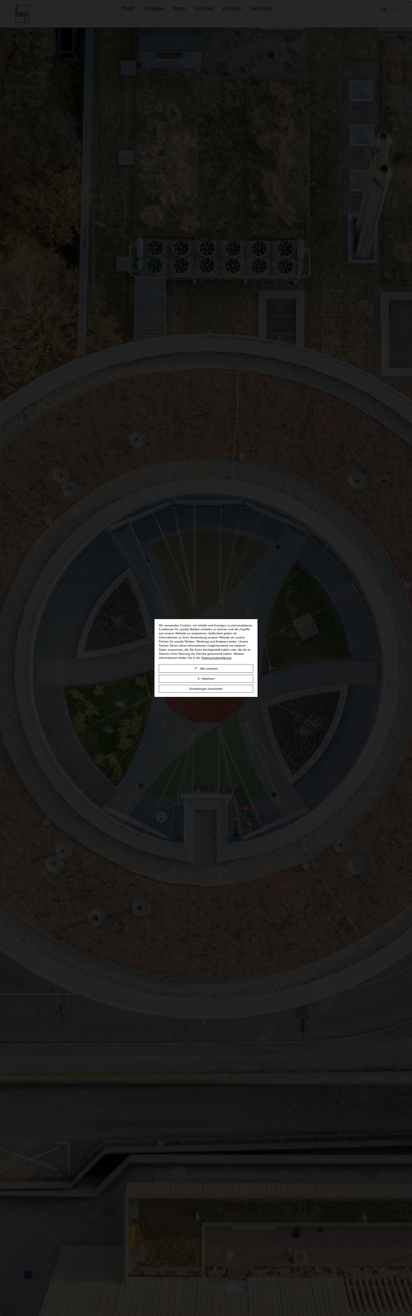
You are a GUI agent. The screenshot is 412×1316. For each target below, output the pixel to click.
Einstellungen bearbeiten (206, 688)
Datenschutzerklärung (216, 658)
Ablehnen (208, 678)
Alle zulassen (209, 668)
